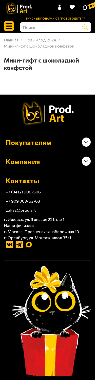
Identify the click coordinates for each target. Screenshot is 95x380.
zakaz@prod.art (21, 210)
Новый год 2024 (40, 39)
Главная (11, 39)
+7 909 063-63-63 (23, 201)
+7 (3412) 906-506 (23, 191)
